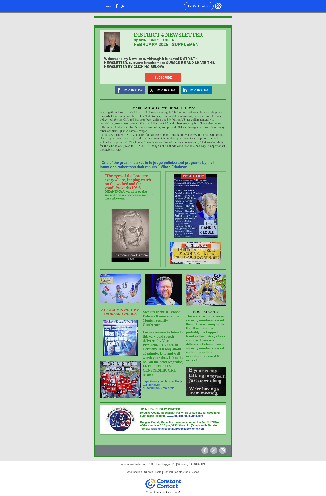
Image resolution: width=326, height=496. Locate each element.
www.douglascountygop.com (185, 415)
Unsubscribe (134, 472)
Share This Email (133, 90)
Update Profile (152, 472)
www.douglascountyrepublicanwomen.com (178, 428)
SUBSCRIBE (163, 77)
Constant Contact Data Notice (181, 472)
